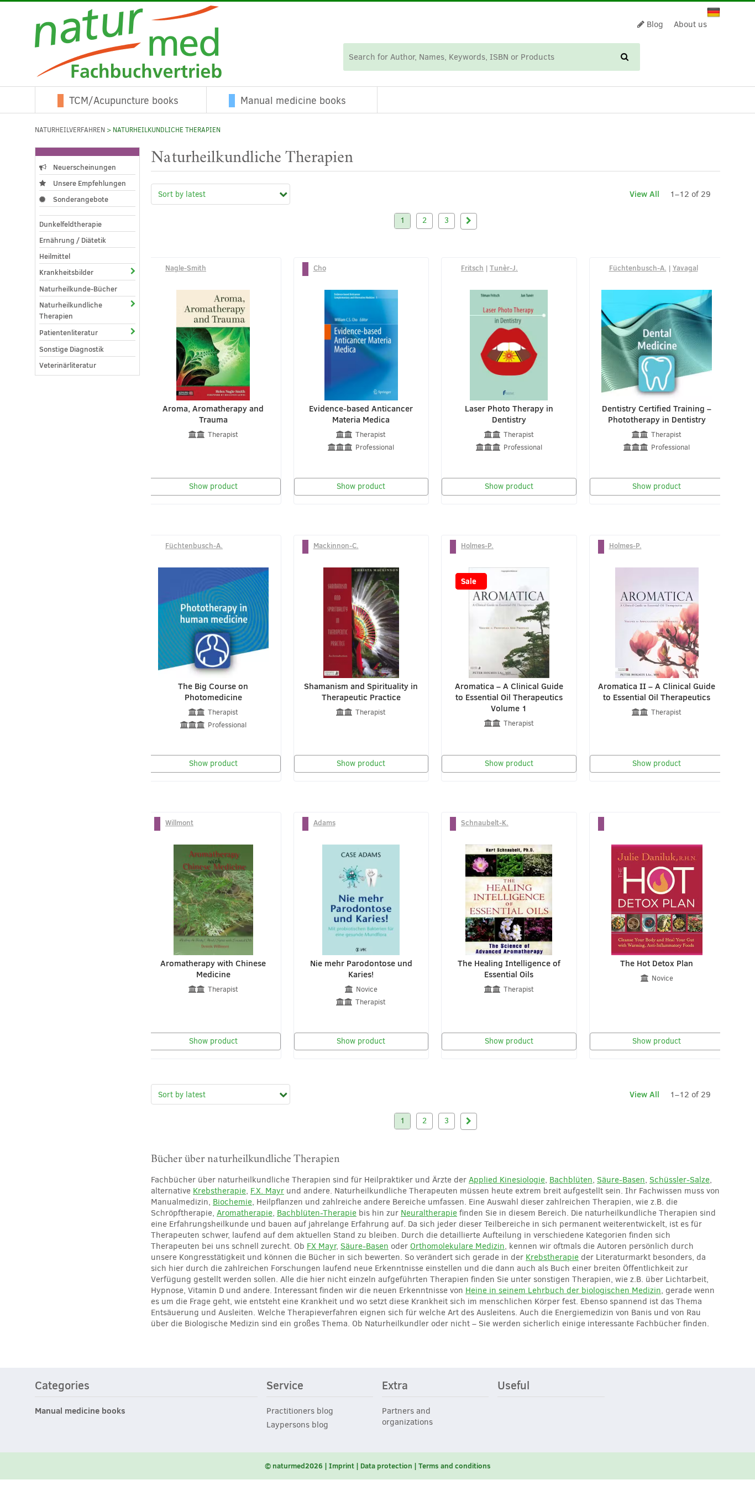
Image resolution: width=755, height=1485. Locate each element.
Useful (513, 1386)
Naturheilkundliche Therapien (70, 310)
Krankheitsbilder (66, 272)
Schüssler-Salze (679, 1179)
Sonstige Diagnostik (71, 349)
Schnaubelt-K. (484, 822)
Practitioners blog (299, 1410)
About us (690, 24)
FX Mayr (321, 1246)
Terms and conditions (454, 1466)
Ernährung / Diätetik (72, 240)
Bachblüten (571, 1179)
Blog (653, 24)
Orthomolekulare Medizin (457, 1246)
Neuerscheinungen (83, 167)
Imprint (341, 1466)
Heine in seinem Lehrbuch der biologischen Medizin (563, 1290)
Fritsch (472, 268)
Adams (324, 822)
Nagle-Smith (185, 268)
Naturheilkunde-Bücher (78, 289)
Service (284, 1386)
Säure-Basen (621, 1179)
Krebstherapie (219, 1190)
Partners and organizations (407, 1416)
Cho (319, 268)
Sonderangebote (79, 199)
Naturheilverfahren (70, 130)
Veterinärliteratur (67, 365)
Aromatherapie (244, 1212)
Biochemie (232, 1201)
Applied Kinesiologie (507, 1179)
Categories (62, 1386)
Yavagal (685, 268)
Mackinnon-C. (336, 545)
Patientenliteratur (68, 332)
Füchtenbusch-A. (638, 268)
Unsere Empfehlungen (88, 183)
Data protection (386, 1466)
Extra (395, 1386)
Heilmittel (54, 256)
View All (644, 194)
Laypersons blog (297, 1424)
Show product (213, 486)
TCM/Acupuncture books (124, 100)
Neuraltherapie (429, 1212)
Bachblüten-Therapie (316, 1212)
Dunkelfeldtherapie (70, 224)
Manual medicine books (293, 100)
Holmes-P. (477, 545)
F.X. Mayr (267, 1190)
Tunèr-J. (504, 268)
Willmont (179, 822)
